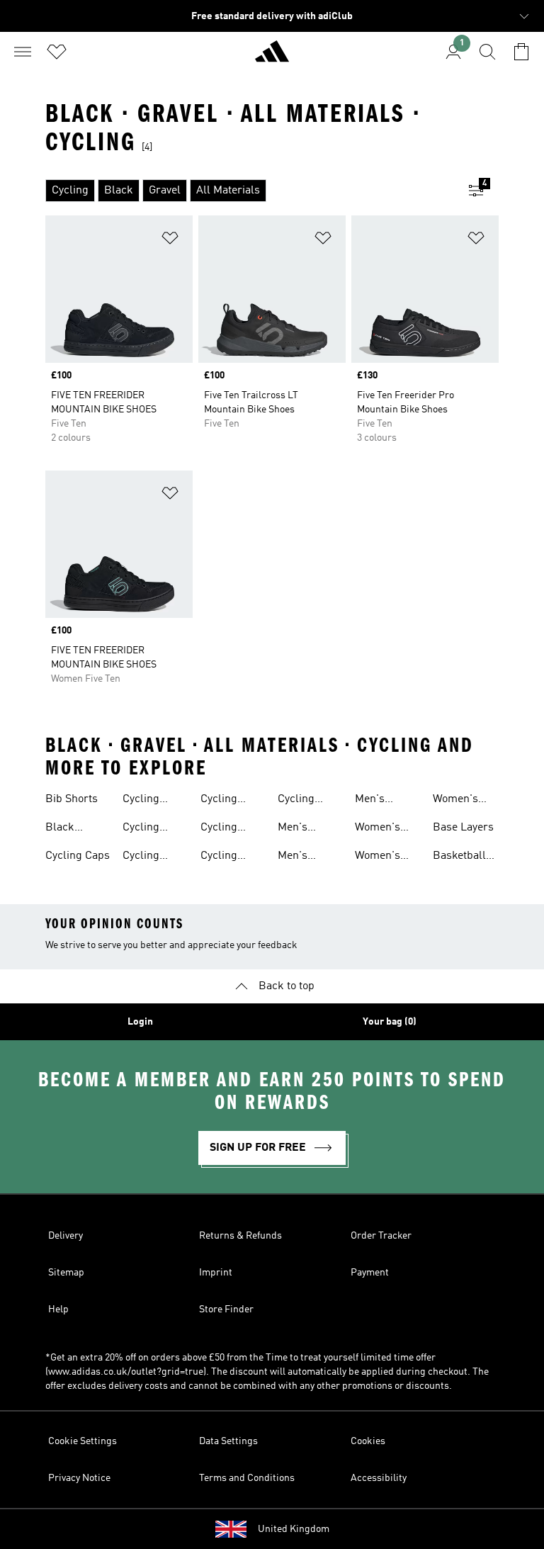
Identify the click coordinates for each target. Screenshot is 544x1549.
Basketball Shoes (459, 857)
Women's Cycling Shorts (455, 801)
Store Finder (226, 1309)
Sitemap (66, 1273)
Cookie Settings (82, 1441)
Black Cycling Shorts (63, 829)
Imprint (215, 1273)
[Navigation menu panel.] (23, 52)
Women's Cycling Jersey (377, 829)
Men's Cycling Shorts (373, 801)
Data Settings (228, 1441)
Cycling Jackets (141, 857)
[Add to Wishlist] (170, 240)
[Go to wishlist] (57, 52)
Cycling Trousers (300, 801)
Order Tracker (381, 1236)
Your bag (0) (389, 1022)
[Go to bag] (521, 52)
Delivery (65, 1236)
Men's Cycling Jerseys (297, 829)
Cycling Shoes (218, 829)
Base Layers (463, 827)
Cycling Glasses (142, 829)
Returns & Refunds (240, 1236)
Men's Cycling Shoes (296, 857)
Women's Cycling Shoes (377, 857)
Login (140, 1022)
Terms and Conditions (247, 1478)
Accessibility (379, 1478)
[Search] (487, 52)
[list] (249, 190)
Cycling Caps (77, 856)
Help (58, 1309)
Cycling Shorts (218, 857)
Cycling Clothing (143, 801)
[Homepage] (272, 57)
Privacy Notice (79, 1478)
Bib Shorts (71, 799)
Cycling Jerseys (219, 801)
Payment (370, 1273)
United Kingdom (293, 1529)
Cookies (368, 1441)
